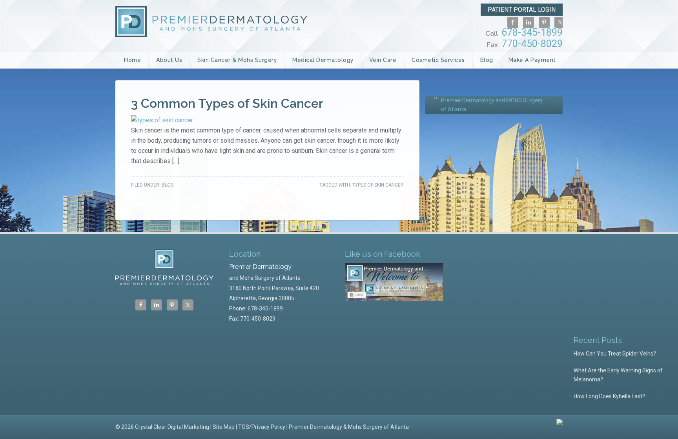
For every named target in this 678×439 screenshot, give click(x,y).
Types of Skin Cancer (378, 185)
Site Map (224, 427)
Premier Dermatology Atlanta (211, 21)
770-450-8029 (525, 43)
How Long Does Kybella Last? (609, 396)
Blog (168, 185)
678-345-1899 (524, 32)
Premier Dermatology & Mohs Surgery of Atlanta (349, 427)
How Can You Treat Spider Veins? (615, 353)
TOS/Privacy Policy (261, 427)
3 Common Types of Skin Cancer (227, 103)
